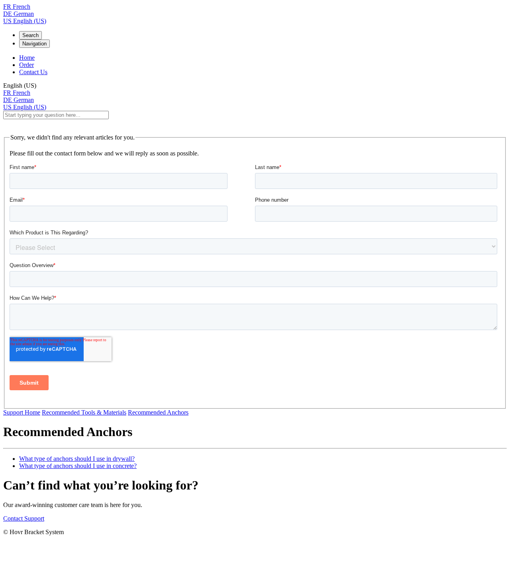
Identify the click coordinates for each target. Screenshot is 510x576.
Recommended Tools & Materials (84, 412)
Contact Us (33, 72)
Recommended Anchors (158, 412)
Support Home (21, 412)
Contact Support (23, 518)
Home (27, 57)
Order (26, 64)
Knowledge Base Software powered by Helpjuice (255, 557)
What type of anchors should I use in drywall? (77, 458)
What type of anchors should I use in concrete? (78, 465)
